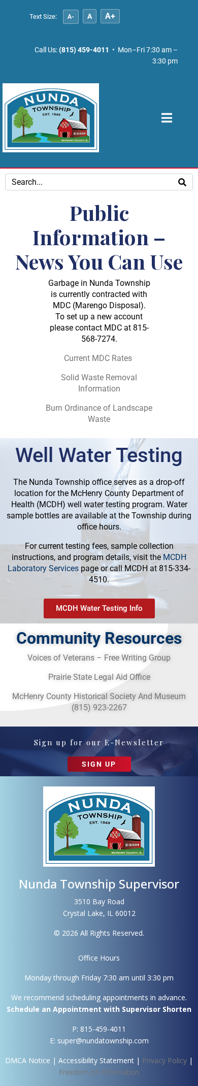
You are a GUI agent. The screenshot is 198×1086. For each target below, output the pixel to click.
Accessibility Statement (96, 1060)
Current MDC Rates (99, 358)
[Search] (182, 182)
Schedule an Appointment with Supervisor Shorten (99, 1009)
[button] (99, 769)
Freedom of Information (99, 1072)
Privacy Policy (164, 1060)
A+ (110, 16)
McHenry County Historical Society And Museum (99, 696)
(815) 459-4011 (84, 50)
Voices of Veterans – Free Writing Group (99, 658)
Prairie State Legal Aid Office (99, 677)
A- (71, 16)
